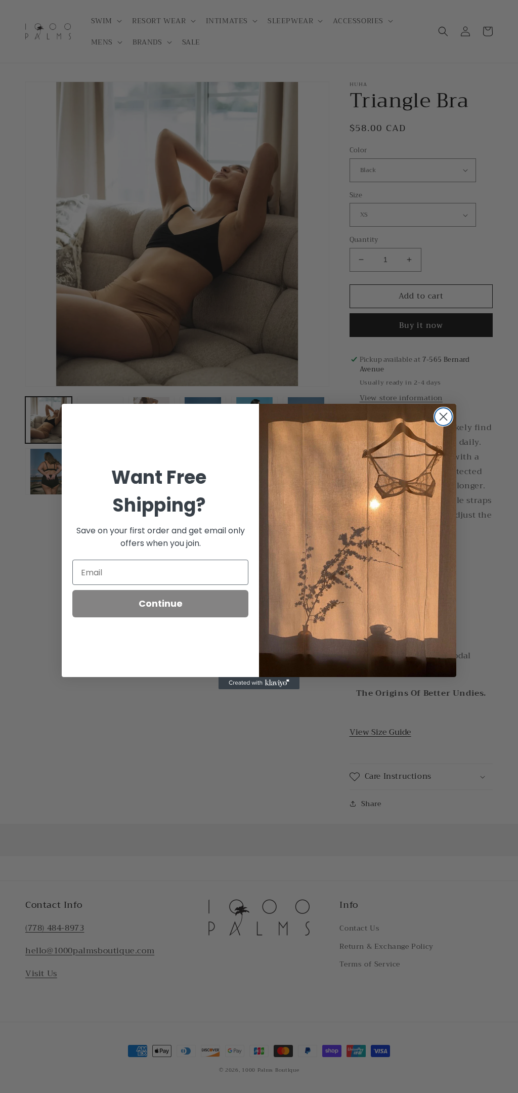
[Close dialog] (443, 417)
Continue (161, 603)
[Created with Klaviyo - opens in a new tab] (259, 683)
